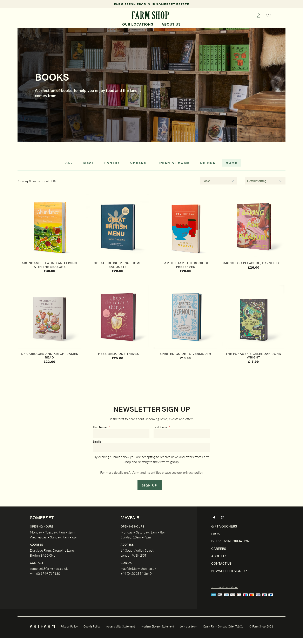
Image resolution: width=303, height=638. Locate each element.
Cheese (138, 162)
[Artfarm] (42, 626)
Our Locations (137, 24)
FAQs (215, 533)
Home (232, 162)
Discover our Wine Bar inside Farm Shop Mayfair (151, 4)
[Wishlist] (269, 15)
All (69, 162)
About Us (171, 24)
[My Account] (258, 15)
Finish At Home (173, 162)
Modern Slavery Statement (157, 626)
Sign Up (149, 485)
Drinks (207, 162)
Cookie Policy (91, 626)
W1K (135, 555)
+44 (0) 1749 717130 (45, 573)
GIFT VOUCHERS (224, 526)
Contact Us (221, 563)
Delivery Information (230, 541)
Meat (88, 162)
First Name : (101, 427)
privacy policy (193, 472)
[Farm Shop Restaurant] (150, 15)
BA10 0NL (48, 555)
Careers (218, 548)
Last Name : (162, 427)
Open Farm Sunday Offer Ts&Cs (223, 626)
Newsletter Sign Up (229, 570)
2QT (142, 555)
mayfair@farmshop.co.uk (138, 568)
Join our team (188, 626)
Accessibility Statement (120, 626)
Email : (98, 441)
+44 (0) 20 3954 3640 (136, 573)
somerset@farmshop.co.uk (49, 568)
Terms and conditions (224, 587)
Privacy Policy (69, 626)
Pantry (112, 162)
